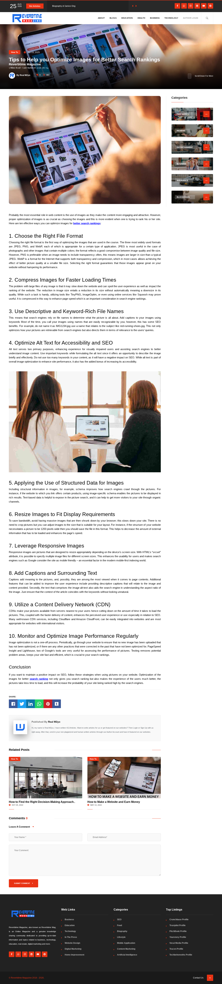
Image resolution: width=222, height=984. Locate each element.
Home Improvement (74, 955)
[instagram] (190, 6)
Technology (171, 18)
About (101, 18)
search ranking (39, 678)
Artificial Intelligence (127, 955)
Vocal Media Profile (178, 943)
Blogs (113, 18)
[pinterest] (210, 6)
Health (141, 18)
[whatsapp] (184, 6)
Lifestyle (121, 937)
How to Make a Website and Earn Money (113, 801)
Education (127, 18)
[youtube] (204, 6)
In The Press (71, 937)
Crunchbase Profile (179, 919)
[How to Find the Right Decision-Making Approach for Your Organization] (45, 777)
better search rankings (86, 223)
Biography (122, 931)
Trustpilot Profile (177, 925)
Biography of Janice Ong (63, 6)
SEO (119, 919)
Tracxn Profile (176, 949)
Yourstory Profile (177, 937)
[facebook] (177, 6)
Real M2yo (54, 721)
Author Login (190, 18)
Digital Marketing (73, 949)
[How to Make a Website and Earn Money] (124, 777)
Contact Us (198, 978)
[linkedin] (197, 6)
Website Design (72, 943)
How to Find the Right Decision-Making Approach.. (42, 801)
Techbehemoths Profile (180, 955)
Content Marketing (126, 949)
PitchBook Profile (178, 931)
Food (119, 925)
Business (155, 18)
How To (14, 52)
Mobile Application (126, 943)
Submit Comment (22, 883)
